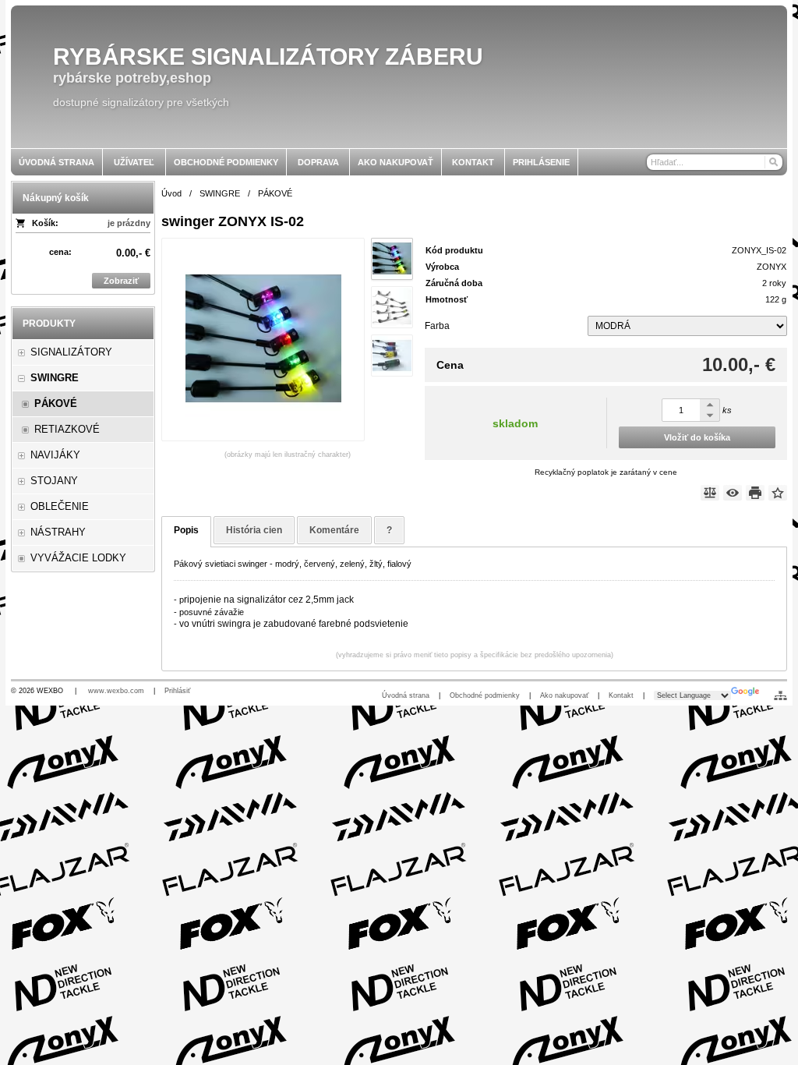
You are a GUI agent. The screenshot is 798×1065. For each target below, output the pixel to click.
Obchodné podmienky (485, 695)
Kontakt (621, 695)
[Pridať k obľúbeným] (777, 493)
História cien (254, 530)
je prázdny (129, 223)
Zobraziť (121, 280)
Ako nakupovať (564, 695)
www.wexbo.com (116, 691)
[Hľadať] (772, 162)
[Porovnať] (710, 493)
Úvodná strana (405, 695)
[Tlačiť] (755, 493)
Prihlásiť (177, 691)
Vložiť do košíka (697, 437)
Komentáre (334, 530)
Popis (186, 530)
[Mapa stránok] (780, 695)
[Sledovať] (732, 493)
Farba (437, 325)
